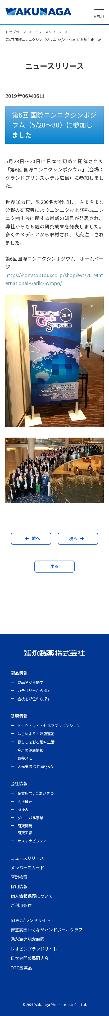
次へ (73, 538)
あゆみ (23, 809)
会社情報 (19, 783)
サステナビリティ (32, 841)
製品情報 (19, 672)
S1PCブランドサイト (31, 920)
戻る (54, 566)
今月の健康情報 (30, 750)
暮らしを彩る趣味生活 (35, 741)
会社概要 (24, 801)
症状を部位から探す (34, 698)
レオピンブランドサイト (34, 948)
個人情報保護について (32, 896)
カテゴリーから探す (34, 690)
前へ (35, 538)
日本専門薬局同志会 (30, 958)
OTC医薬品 (21, 967)
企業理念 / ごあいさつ (35, 793)
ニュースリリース (27, 858)
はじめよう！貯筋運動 (35, 733)
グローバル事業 (30, 817)
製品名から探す (30, 682)
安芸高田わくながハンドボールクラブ (47, 929)
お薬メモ (24, 758)
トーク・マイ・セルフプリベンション (48, 725)
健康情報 (19, 716)
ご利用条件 (21, 905)
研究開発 (24, 825)
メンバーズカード (27, 867)
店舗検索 (19, 877)
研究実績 (24, 832)
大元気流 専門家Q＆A (35, 766)
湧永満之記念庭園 (27, 939)
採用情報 (19, 886)
